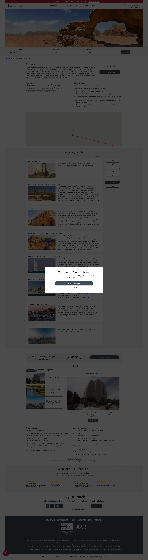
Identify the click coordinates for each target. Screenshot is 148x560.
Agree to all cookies (74, 283)
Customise (74, 287)
